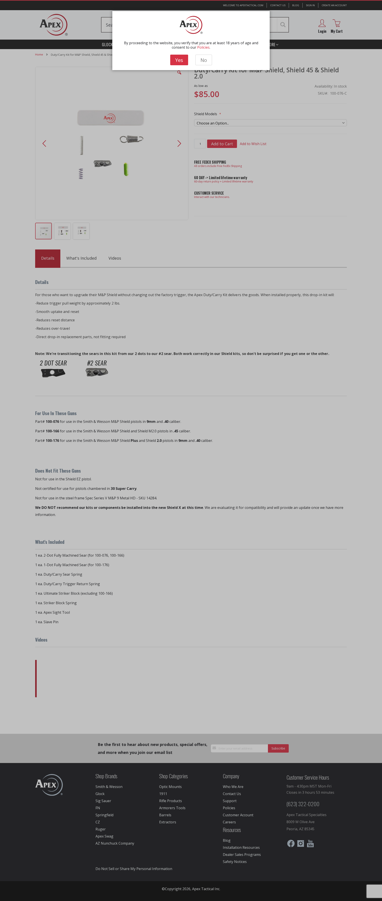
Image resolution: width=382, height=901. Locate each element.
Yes (179, 60)
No (204, 60)
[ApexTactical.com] (191, 25)
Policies (203, 47)
